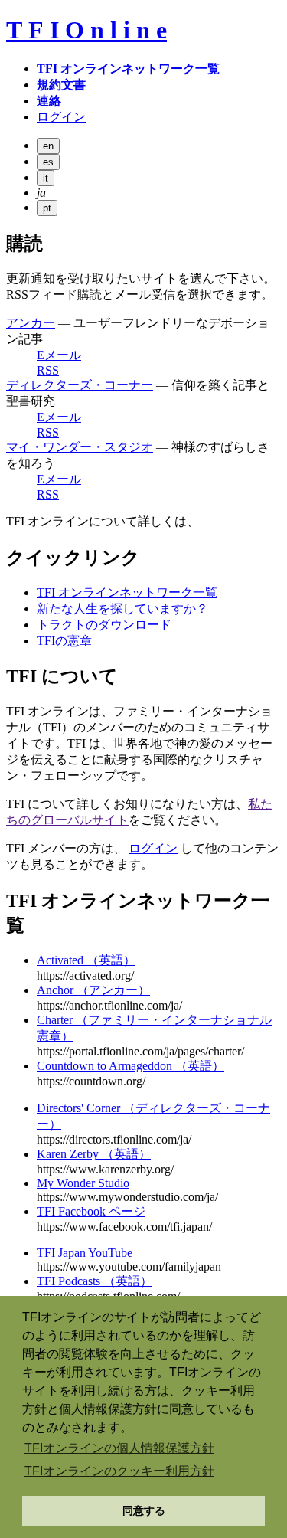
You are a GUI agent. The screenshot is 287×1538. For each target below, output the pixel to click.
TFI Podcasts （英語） (94, 1281)
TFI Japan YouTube (84, 1252)
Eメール (59, 355)
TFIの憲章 (64, 640)
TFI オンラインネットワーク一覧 (127, 592)
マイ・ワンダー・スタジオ (79, 446)
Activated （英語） (86, 960)
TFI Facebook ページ (91, 1211)
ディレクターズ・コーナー (79, 384)
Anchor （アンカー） (93, 989)
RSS (48, 370)
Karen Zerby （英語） (94, 1153)
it (45, 178)
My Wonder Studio (83, 1182)
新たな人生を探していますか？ (122, 608)
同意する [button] (143, 1510)
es (48, 162)
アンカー (30, 322)
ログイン (153, 848)
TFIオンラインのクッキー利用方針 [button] (119, 1470)
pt (47, 208)
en (48, 146)
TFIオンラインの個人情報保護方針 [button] (119, 1448)
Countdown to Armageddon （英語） (130, 1065)
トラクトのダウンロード (104, 624)
